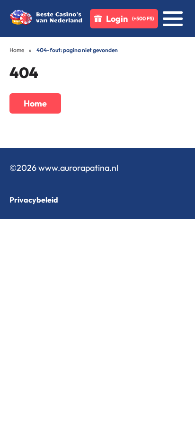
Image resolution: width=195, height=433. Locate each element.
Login (130, 18)
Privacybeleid (33, 199)
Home (16, 49)
